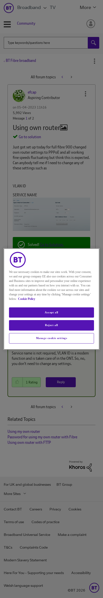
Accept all (51, 312)
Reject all (51, 325)
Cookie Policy (26, 299)
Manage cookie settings (51, 338)
